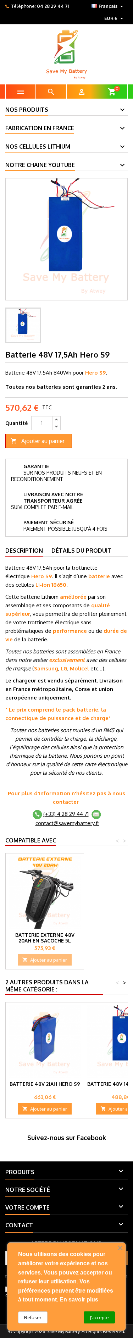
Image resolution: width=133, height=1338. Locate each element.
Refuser (32, 1317)
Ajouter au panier (38, 440)
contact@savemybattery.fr (67, 823)
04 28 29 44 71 (53, 6)
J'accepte (99, 1317)
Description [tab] (24, 550)
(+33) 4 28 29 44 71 (66, 814)
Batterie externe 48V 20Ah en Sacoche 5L (44, 938)
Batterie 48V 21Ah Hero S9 (45, 1084)
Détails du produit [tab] (81, 550)
